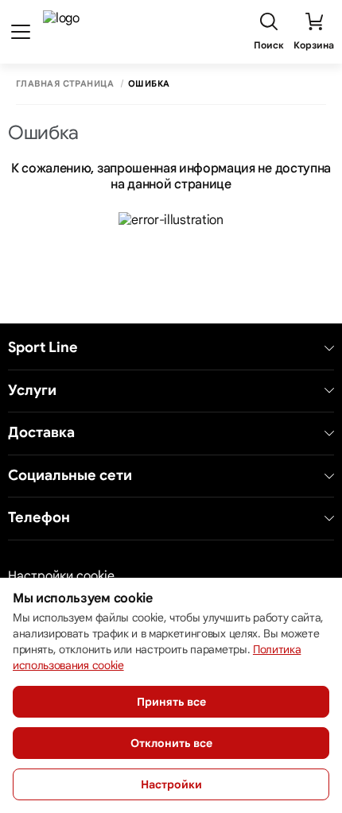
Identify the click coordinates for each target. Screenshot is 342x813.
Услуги (32, 390)
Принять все (171, 702)
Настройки (171, 784)
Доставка (41, 432)
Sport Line (43, 347)
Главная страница (65, 83)
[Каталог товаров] (20, 32)
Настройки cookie (61, 576)
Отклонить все (171, 743)
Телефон (39, 517)
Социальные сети (70, 475)
